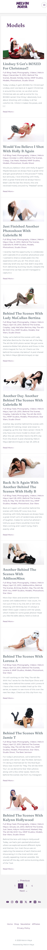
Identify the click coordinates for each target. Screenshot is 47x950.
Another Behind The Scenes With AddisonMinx (19, 574)
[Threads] (35, 902)
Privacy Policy (23, 928)
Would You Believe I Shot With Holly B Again (23, 149)
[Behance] (39, 902)
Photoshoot (15, 80)
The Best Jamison (24, 752)
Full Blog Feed (9, 72)
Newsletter (25, 924)
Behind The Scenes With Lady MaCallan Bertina (23, 315)
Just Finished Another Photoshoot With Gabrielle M (21, 230)
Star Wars (34, 503)
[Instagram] (12, 902)
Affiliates (36, 924)
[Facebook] (16, 902)
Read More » (8, 111)
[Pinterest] (21, 902)
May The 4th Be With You (22, 501)
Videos (33, 72)
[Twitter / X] (26, 902)
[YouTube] (7, 902)
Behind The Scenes (33, 158)
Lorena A (7, 670)
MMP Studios (37, 78)
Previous (23, 880)
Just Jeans (7, 829)
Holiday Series (23, 78)
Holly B (6, 501)
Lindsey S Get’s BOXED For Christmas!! (22, 66)
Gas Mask (14, 160)
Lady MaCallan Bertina (21, 327)
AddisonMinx (28, 585)
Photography (23, 72)
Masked (23, 160)
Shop (16, 924)
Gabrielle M (8, 244)
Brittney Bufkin (21, 588)
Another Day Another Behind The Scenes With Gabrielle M (23, 400)
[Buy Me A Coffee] (30, 902)
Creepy (6, 160)
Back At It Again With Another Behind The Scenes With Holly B (21, 486)
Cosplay (6, 327)
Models (6, 80)
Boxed (13, 78)
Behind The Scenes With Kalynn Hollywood (23, 817)
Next (24, 890)
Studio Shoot (28, 80)
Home (10, 924)
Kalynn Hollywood (21, 829)
